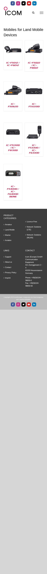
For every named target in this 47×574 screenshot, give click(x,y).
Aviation (8, 240)
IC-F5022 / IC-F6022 (34, 65)
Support (8, 257)
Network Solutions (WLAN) (34, 236)
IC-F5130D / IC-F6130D (13, 147)
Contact (8, 267)
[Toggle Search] (33, 12)
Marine (7, 235)
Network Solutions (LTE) (34, 228)
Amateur (8, 224)
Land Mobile (10, 230)
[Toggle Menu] (41, 13)
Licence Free (32, 222)
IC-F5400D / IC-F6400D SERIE (13, 191)
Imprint (7, 278)
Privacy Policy (10, 272)
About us (8, 262)
